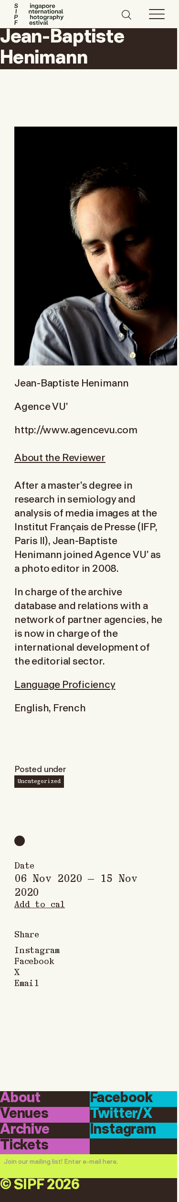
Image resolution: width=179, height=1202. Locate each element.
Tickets (24, 1145)
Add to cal (39, 904)
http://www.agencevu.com (75, 429)
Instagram (36, 949)
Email (26, 982)
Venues (24, 1114)
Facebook (34, 960)
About (20, 1098)
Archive (25, 1130)
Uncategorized (39, 780)
